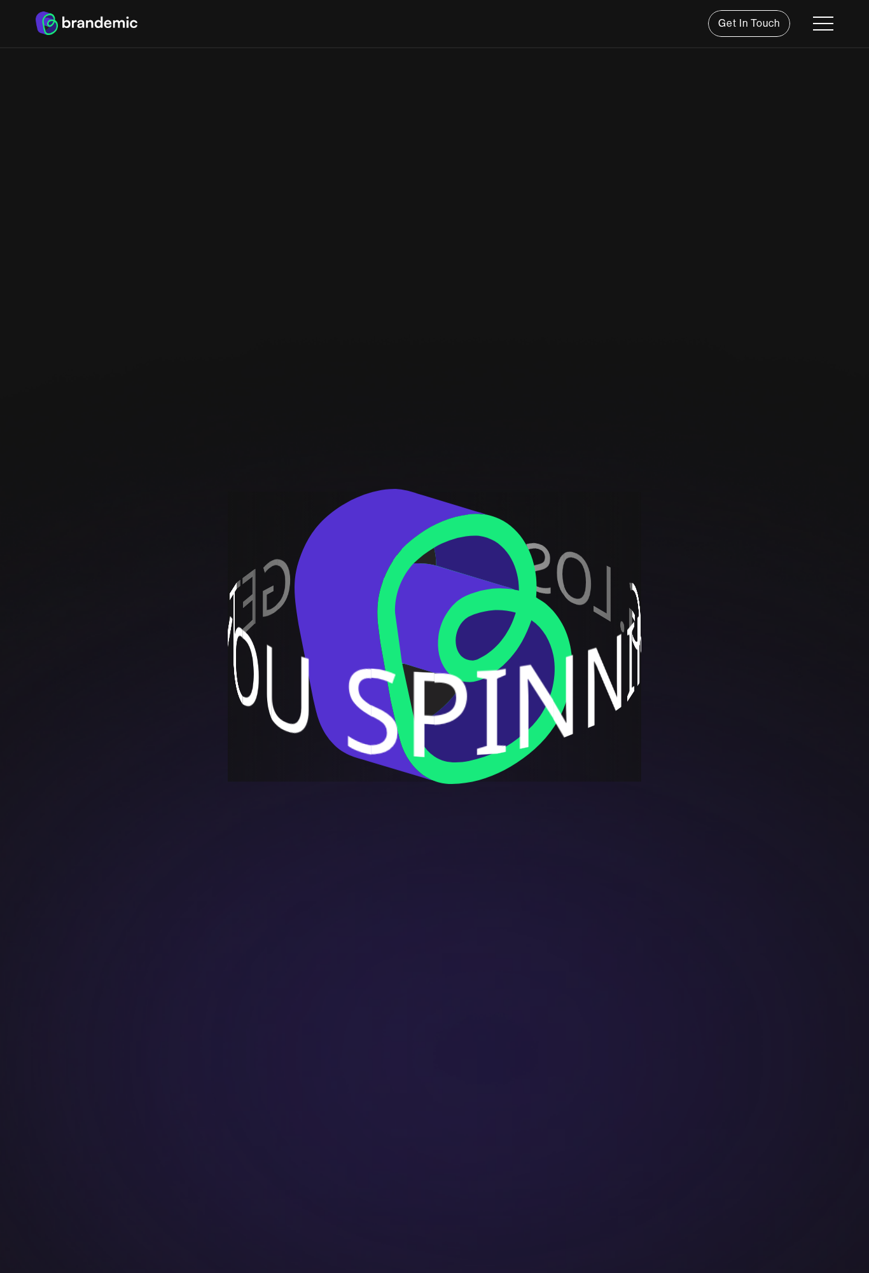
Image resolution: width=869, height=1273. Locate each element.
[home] (86, 23)
